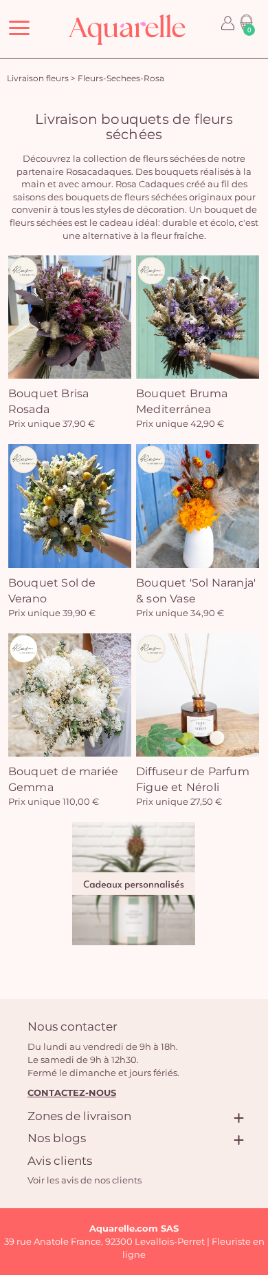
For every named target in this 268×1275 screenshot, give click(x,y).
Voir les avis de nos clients (84, 1180)
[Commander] (133, 883)
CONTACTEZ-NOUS (71, 1092)
